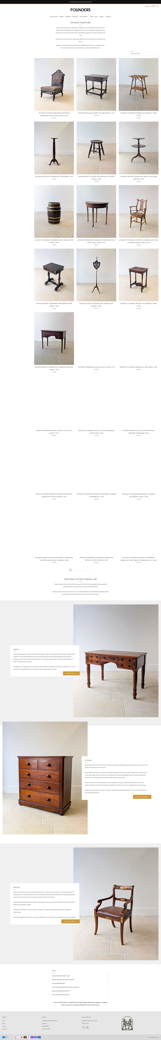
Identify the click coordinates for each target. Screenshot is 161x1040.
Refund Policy (45, 1026)
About (102, 16)
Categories (83, 16)
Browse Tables (70, 673)
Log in (147, 6)
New (91, 16)
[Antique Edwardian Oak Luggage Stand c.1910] (96, 338)
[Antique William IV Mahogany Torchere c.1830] (54, 148)
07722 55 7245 (85, 1023)
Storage (68, 16)
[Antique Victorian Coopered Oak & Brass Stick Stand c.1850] (54, 211)
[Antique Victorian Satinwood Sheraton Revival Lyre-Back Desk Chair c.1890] (138, 211)
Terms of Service (46, 1029)
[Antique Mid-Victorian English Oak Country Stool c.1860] (96, 148)
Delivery (44, 1023)
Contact (108, 16)
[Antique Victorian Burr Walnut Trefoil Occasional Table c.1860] (138, 465)
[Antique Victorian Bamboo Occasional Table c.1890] (138, 84)
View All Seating (70, 921)
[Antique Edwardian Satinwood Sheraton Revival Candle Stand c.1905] (96, 529)
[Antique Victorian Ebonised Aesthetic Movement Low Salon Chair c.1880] (54, 84)
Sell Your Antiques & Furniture (50, 1020)
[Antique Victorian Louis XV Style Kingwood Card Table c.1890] (96, 402)
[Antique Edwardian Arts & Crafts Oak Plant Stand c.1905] (54, 402)
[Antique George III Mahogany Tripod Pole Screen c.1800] (96, 275)
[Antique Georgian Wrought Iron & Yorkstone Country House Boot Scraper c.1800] (54, 529)
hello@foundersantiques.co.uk (89, 1020)
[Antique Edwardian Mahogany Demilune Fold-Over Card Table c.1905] (96, 211)
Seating (75, 16)
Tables (61, 16)
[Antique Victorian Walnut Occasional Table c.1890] (138, 275)
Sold (96, 16)
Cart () (153, 6)
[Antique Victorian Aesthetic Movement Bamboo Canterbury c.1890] (96, 465)
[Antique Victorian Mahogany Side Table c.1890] (138, 338)
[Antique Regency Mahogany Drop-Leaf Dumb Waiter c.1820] (138, 148)
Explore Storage (141, 797)
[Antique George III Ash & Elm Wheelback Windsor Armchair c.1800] (138, 402)
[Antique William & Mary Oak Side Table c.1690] (96, 84)
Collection (54, 16)
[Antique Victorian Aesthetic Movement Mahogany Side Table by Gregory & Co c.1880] (138, 529)
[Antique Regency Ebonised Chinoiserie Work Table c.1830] (54, 275)
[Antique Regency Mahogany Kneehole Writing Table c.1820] (54, 338)
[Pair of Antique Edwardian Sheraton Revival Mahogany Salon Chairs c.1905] (54, 465)
